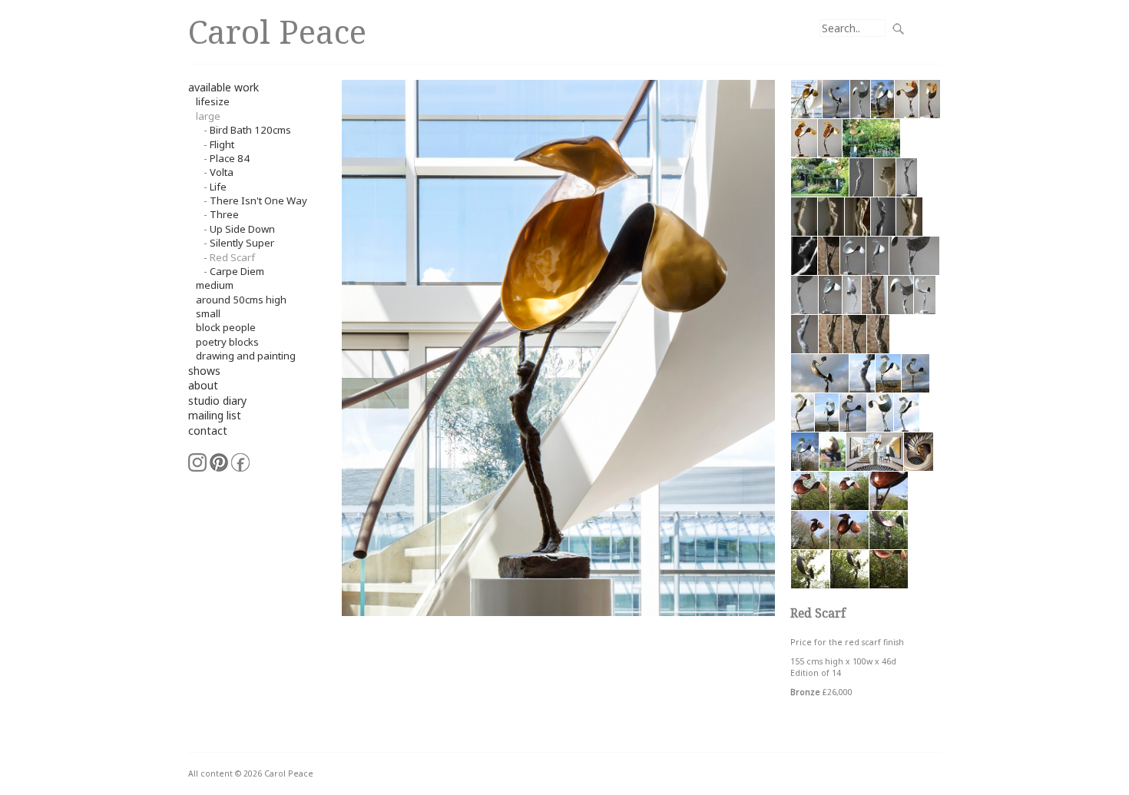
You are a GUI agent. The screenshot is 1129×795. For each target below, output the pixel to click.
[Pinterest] (219, 461)
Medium (214, 285)
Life (218, 187)
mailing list (214, 415)
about (203, 385)
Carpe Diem (237, 271)
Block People (226, 327)
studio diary (217, 400)
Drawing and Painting (246, 356)
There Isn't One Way (258, 200)
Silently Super (242, 243)
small (208, 313)
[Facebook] (240, 461)
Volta (221, 172)
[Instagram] (197, 461)
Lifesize (213, 101)
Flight (222, 144)
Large (208, 116)
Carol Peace (277, 31)
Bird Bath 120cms (250, 130)
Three (224, 214)
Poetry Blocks (227, 342)
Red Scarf (232, 257)
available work (223, 87)
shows (204, 370)
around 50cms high (241, 299)
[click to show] (806, 98)
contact (207, 430)
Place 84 (230, 158)
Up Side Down (242, 229)
